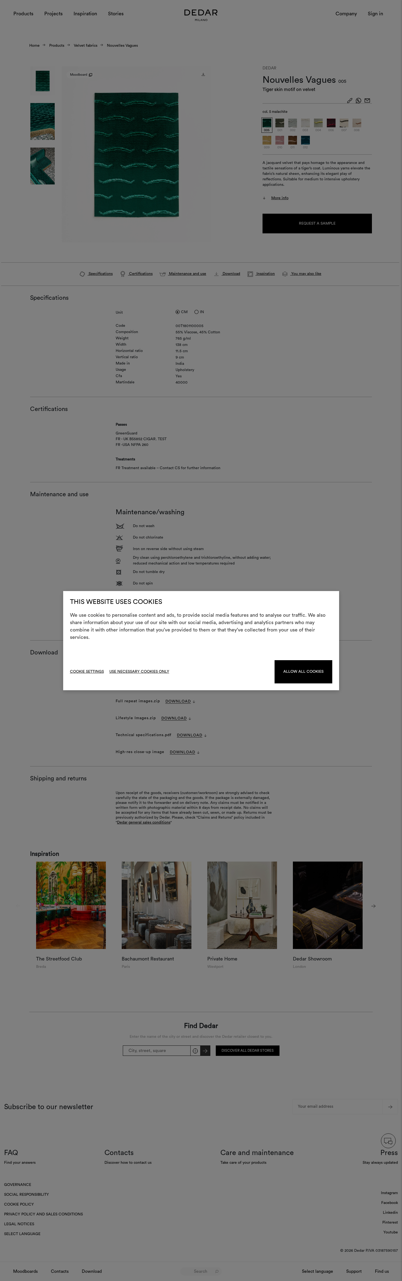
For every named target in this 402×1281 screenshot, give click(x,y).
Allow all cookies (303, 672)
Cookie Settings (87, 672)
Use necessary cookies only (139, 672)
